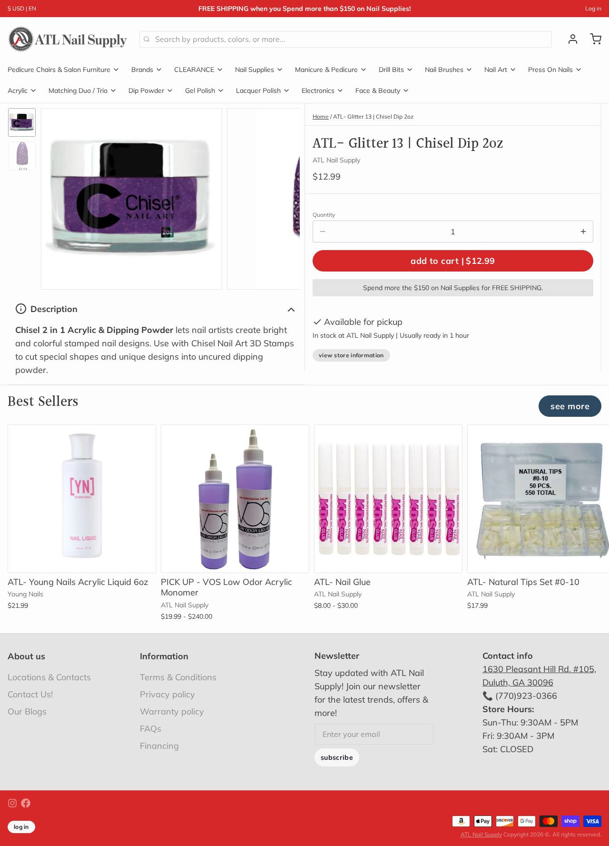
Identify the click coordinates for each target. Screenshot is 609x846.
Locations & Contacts (49, 677)
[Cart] (591, 39)
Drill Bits (391, 69)
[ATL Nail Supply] (68, 39)
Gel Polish (200, 90)
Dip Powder (146, 90)
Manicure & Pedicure (326, 69)
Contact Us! (30, 694)
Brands (142, 69)
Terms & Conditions (178, 677)
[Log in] (569, 39)
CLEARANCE (194, 69)
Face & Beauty (377, 90)
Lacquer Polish (258, 90)
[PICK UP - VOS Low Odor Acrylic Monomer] (235, 498)
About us (26, 656)
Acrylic (18, 90)
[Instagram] (12, 803)
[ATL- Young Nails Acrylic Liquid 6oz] (82, 498)
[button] (453, 261)
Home (321, 116)
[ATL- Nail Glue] (388, 498)
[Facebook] (25, 803)
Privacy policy (167, 694)
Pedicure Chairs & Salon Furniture (59, 69)
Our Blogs (27, 711)
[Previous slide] (55, 196)
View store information (351, 355)
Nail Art (495, 69)
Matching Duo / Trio (78, 90)
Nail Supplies (254, 69)
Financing (159, 745)
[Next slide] (285, 196)
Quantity (324, 214)
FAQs (150, 728)
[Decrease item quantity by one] (322, 231)
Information (164, 656)
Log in (593, 8)
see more (569, 406)
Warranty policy (172, 711)
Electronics (318, 90)
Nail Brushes (444, 69)
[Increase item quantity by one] (583, 231)
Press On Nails (550, 69)
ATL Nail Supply (481, 834)
